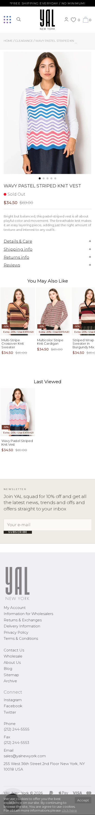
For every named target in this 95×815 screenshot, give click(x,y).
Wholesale (13, 656)
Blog (8, 668)
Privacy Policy (16, 632)
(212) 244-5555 (16, 729)
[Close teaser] (8, 808)
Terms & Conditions (21, 638)
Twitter (10, 712)
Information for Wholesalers (28, 613)
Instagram (13, 700)
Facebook (13, 706)
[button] (40, 178)
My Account (15, 607)
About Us (12, 662)
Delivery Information (22, 626)
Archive (10, 681)
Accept (83, 800)
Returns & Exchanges (23, 620)
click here (69, 810)
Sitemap (11, 675)
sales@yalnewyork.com (25, 756)
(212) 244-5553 (16, 742)
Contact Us (14, 650)
